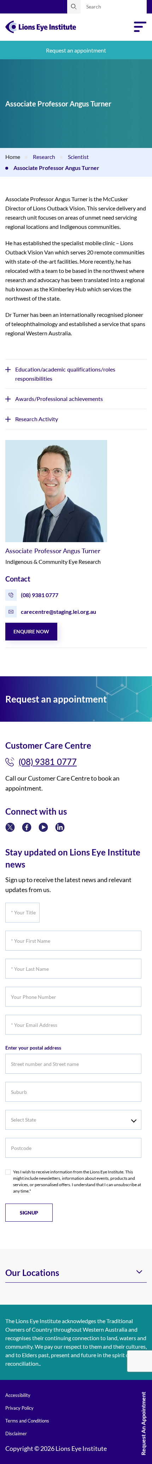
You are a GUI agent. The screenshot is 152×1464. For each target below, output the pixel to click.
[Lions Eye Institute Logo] (40, 26)
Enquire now (31, 631)
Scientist (78, 156)
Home (12, 156)
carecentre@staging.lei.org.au (58, 611)
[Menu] (140, 27)
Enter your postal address (33, 1048)
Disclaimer (16, 1433)
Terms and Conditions (27, 1421)
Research (44, 156)
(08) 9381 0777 (39, 594)
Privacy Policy (19, 1408)
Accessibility (17, 1395)
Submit (74, 6)
